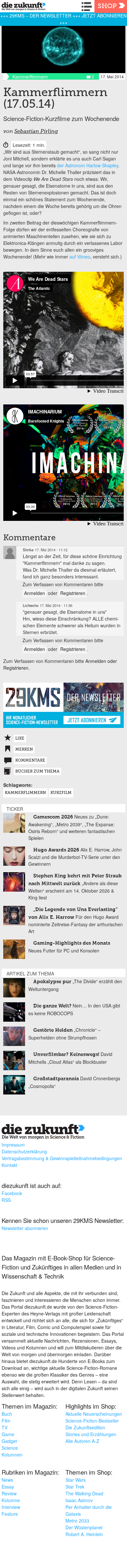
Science (10, 1448)
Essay (8, 1486)
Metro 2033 (77, 1520)
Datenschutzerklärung (24, 1151)
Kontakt (9, 1165)
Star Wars (75, 1480)
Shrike (28, 549)
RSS (6, 1200)
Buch (7, 1414)
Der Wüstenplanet (84, 1527)
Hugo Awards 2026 (56, 850)
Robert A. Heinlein (84, 1534)
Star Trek (74, 1486)
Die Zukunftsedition (85, 1427)
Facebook (12, 1193)
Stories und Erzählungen (90, 1434)
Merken (24, 750)
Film (6, 1420)
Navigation (87, 6)
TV (4, 1427)
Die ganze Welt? (52, 1006)
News (7, 1480)
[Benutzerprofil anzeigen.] (9, 552)
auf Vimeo (79, 256)
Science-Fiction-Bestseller (92, 1420)
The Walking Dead (84, 1493)
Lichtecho (30, 605)
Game (8, 1434)
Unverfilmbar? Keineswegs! (66, 1054)
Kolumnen (12, 1454)
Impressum (13, 1144)
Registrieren (72, 593)
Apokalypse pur (52, 981)
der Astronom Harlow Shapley (87, 165)
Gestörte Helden (53, 1030)
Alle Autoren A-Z (82, 1441)
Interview (11, 1507)
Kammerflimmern (25, 793)
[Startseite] (22, 7)
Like (19, 739)
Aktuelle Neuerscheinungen (93, 1414)
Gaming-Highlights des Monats (71, 943)
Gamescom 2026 (53, 817)
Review (9, 1493)
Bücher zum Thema (37, 772)
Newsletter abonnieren (25, 1228)
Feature (10, 1514)
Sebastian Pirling (36, 131)
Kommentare (30, 761)
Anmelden (34, 593)
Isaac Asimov (79, 1500)
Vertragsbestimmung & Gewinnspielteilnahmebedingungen (62, 1158)
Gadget (9, 1441)
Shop (107, 6)
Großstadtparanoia (56, 1078)
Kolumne (11, 1500)
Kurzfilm (61, 793)
